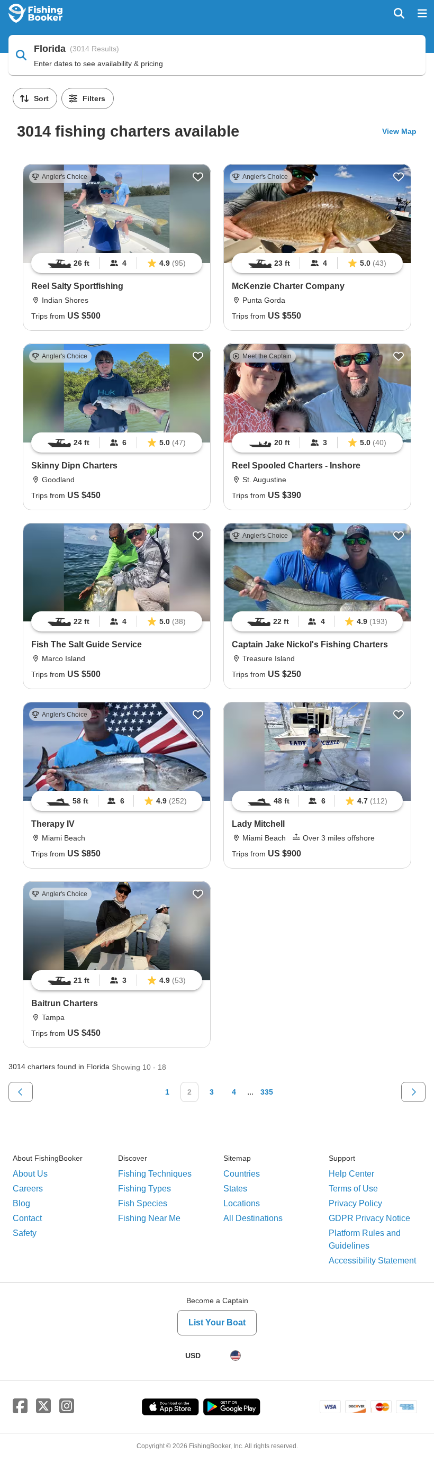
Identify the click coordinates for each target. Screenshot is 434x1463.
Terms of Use (353, 1188)
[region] (116, 263)
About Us (30, 1173)
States (235, 1188)
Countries (241, 1173)
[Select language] (235, 1355)
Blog (21, 1203)
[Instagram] (66, 1406)
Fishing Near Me (149, 1218)
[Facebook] (20, 1406)
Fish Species (142, 1203)
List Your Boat (217, 1322)
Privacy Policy (355, 1203)
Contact (27, 1218)
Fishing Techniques (155, 1173)
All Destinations (253, 1218)
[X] (43, 1406)
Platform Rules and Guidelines (365, 1239)
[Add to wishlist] (197, 176)
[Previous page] (20, 1092)
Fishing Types (144, 1188)
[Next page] (413, 1092)
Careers (28, 1188)
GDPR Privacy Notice (369, 1218)
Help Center (351, 1173)
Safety (25, 1233)
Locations (241, 1203)
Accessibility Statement (372, 1260)
